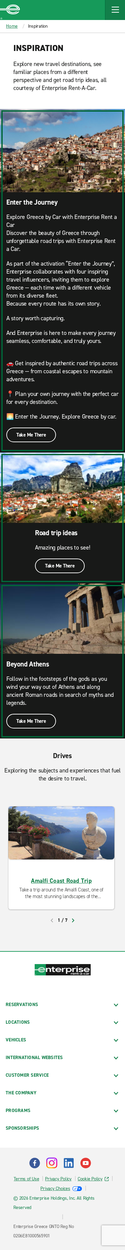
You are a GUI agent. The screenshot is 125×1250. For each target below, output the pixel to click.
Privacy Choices (55, 1188)
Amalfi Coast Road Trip (61, 881)
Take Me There (31, 435)
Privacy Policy (58, 1179)
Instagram (52, 1163)
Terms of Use (26, 1179)
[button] (115, 10)
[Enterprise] (10, 10)
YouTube (86, 1163)
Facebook (35, 1163)
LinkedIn (69, 1163)
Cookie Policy (90, 1179)
